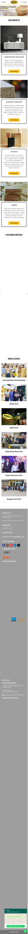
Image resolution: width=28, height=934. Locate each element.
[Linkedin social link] (14, 545)
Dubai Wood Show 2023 (14, 452)
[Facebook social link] (3, 545)
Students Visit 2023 (14, 499)
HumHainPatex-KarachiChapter (14, 380)
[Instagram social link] (7, 545)
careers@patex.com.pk (18, 536)
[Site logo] (14, 2)
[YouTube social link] (11, 545)
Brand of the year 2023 (14, 475)
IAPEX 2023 (14, 428)
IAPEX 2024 (14, 404)
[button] (1, 11)
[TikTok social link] (18, 545)
